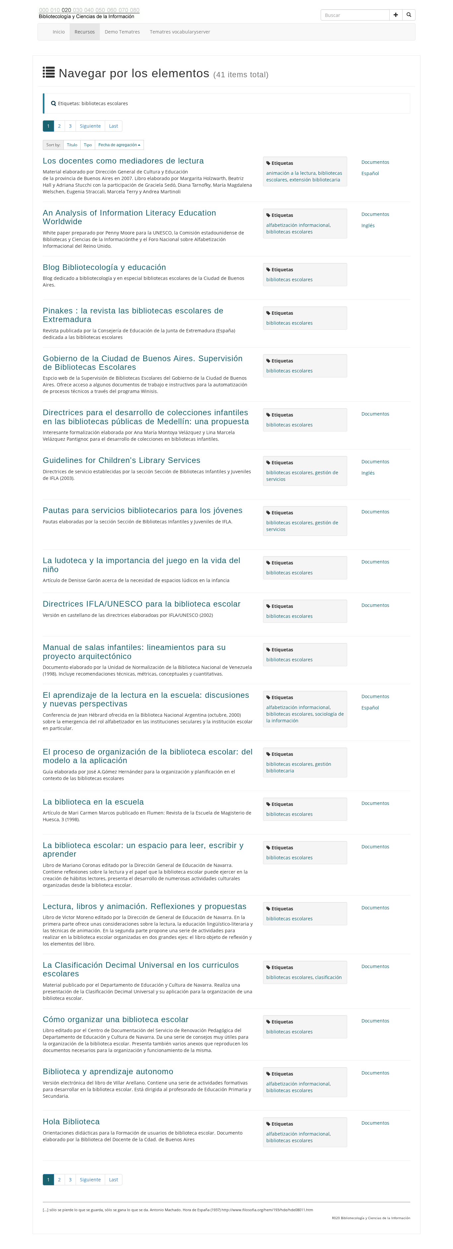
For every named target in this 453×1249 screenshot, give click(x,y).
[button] (396, 15)
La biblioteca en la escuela (93, 801)
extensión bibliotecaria (315, 179)
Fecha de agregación (118, 145)
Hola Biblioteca (71, 1121)
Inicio (59, 32)
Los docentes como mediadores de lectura (123, 160)
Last (113, 126)
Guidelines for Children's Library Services (122, 460)
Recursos (85, 32)
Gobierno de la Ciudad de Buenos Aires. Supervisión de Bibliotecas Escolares (143, 362)
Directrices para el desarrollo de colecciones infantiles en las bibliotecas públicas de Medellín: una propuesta (146, 417)
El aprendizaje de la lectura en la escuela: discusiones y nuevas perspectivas (146, 699)
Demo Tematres (122, 32)
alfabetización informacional (298, 225)
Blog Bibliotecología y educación (104, 267)
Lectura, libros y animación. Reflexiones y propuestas (145, 906)
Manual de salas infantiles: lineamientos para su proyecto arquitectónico (134, 651)
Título (72, 145)
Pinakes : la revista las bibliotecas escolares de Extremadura (133, 315)
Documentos (375, 162)
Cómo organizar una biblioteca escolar (116, 1019)
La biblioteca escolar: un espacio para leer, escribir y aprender (143, 849)
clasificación (328, 977)
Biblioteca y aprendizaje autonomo (108, 1071)
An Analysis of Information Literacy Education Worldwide (129, 217)
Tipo (88, 145)
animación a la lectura (291, 173)
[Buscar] (409, 15)
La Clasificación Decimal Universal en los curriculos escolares (141, 969)
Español (370, 173)
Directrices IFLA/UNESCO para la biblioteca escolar (142, 603)
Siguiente (90, 126)
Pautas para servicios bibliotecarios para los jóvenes (143, 510)
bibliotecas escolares (289, 232)
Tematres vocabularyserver (180, 32)
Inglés (368, 225)
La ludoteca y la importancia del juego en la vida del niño (141, 564)
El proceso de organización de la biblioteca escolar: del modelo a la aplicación (148, 756)
